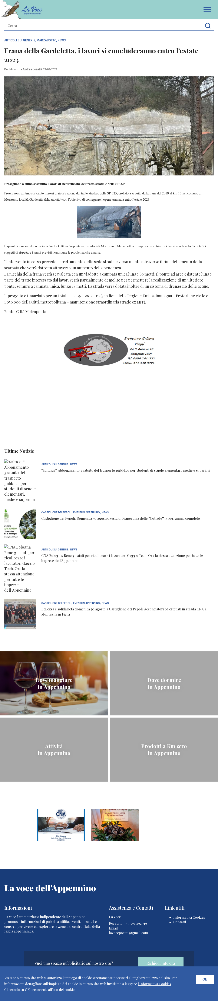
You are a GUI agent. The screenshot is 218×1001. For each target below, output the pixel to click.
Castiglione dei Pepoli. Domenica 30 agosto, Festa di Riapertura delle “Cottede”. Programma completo (120, 518)
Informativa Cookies (189, 917)
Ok (204, 979)
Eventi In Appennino (86, 512)
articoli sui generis (19, 40)
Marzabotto (46, 40)
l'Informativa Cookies (154, 984)
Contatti (179, 922)
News (61, 40)
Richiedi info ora (160, 963)
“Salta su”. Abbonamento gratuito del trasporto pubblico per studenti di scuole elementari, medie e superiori (125, 470)
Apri (207, 9)
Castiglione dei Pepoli (56, 512)
